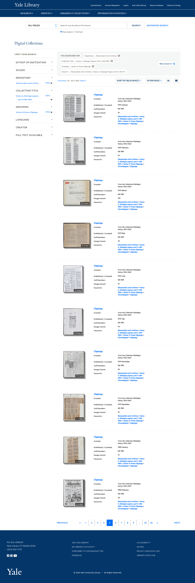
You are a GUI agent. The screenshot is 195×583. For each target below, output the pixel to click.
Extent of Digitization (31, 62)
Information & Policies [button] (111, 13)
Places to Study (173, 5)
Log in (125, 5)
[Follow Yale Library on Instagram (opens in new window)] (11, 555)
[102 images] (76, 192)
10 (153, 80)
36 (151, 522)
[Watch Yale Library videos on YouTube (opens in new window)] (15, 555)
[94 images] (73, 364)
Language (22, 119)
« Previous (61, 80)
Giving (140, 547)
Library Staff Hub (146, 555)
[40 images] (73, 492)
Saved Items (96, 5)
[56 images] (73, 150)
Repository (23, 77)
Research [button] (25, 13)
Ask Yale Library (139, 5)
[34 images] (73, 321)
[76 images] (73, 407)
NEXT (177, 522)
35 (145, 522)
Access (20, 70)
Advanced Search (157, 25)
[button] (136, 25)
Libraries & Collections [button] (74, 13)
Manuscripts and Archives (128, 116)
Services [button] (46, 13)
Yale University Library (27, 5)
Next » (83, 80)
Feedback (77, 555)
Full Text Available (29, 135)
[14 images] (73, 278)
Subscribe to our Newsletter (87, 551)
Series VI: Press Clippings (133, 121)
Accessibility (143, 543)
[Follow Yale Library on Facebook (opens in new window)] (8, 555)
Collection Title (27, 90)
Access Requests (112, 5)
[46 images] (76, 235)
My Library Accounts (83, 547)
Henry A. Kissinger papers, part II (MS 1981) (131, 118)
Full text (79, 32)
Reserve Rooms (156, 5)
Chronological (123, 124)
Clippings (98, 95)
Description (67, 32)
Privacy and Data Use (148, 551)
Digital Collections (29, 43)
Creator (21, 127)
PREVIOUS (62, 522)
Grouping (22, 106)
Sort (128, 80)
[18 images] (73, 107)
